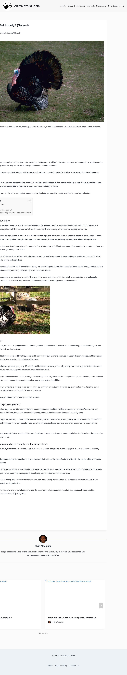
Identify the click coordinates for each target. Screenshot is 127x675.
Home (50, 666)
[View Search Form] (123, 6)
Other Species (113, 6)
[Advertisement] (43, 146)
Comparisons (101, 6)
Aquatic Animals (66, 6)
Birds (76, 6)
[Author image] (49, 622)
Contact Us (74, 666)
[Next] (101, 605)
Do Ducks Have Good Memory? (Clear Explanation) (72, 618)
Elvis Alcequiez (43, 546)
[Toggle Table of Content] (28, 200)
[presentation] (75, 596)
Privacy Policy (61, 666)
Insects (83, 6)
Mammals (91, 6)
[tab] (39, 633)
